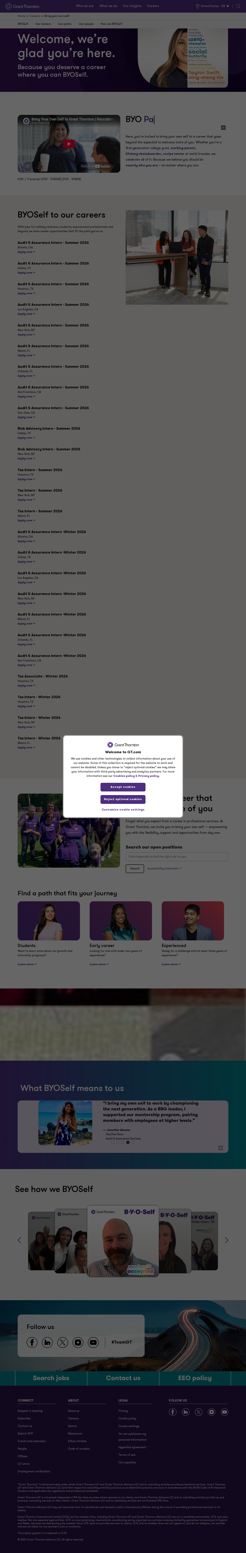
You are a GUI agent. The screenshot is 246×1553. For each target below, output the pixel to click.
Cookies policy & (125, 776)
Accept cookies (123, 787)
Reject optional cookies (123, 799)
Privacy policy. (149, 776)
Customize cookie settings (123, 809)
